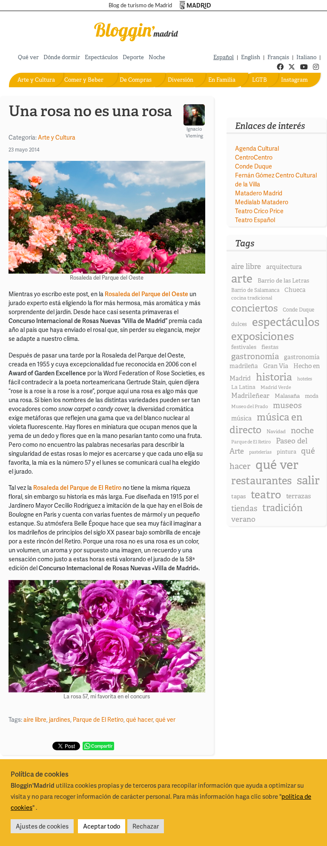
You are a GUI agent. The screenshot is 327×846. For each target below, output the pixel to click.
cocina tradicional (251, 297)
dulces (239, 324)
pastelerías (260, 452)
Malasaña (287, 396)
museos (287, 405)
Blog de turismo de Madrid (140, 5)
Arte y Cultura (36, 79)
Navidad (276, 431)
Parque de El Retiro (98, 719)
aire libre (34, 719)
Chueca (295, 290)
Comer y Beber (83, 79)
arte (241, 278)
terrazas (298, 496)
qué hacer (139, 719)
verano (243, 519)
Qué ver (28, 57)
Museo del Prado (249, 406)
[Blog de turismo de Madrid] (136, 30)
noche (302, 430)
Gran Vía (275, 366)
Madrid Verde (276, 387)
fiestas (269, 347)
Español (223, 57)
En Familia (221, 79)
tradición (282, 508)
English (250, 57)
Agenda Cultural (257, 148)
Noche (157, 57)
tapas (238, 496)
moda (311, 396)
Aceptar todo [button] (101, 826)
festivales (243, 347)
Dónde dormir (61, 57)
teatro (266, 495)
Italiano (306, 57)
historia (274, 376)
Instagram (294, 79)
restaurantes (261, 481)
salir (308, 480)
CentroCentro (253, 157)
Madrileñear (250, 395)
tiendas (244, 508)
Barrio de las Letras (283, 280)
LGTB (259, 79)
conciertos (254, 308)
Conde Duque (253, 166)
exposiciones (262, 336)
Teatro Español (255, 220)
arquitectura (284, 267)
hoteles (304, 379)
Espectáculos (101, 57)
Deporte (133, 57)
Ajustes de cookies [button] (42, 826)
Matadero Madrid (258, 193)
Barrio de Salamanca (255, 290)
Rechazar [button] (145, 826)
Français (278, 57)
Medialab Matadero (261, 202)
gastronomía (255, 356)
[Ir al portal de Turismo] (195, 5)
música (241, 418)
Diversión (180, 79)
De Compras (136, 79)
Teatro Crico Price (259, 211)
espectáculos (285, 321)
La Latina (243, 387)
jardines (59, 719)
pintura (286, 451)
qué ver (165, 719)
